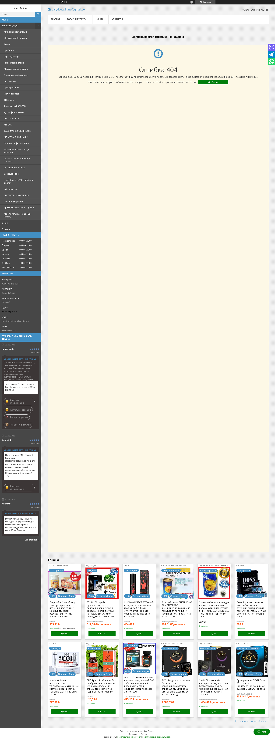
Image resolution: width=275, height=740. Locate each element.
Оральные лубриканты (16, 75)
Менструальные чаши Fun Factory (17, 215)
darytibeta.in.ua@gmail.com (15, 321)
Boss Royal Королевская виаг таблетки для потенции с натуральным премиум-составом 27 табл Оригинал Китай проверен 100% (251, 609)
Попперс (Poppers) (13, 201)
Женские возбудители (15, 38)
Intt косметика (11, 189)
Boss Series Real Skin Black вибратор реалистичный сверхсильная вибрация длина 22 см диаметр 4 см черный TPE (20, 470)
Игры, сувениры (12, 56)
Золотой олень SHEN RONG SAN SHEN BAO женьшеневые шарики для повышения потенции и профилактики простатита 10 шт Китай (177, 609)
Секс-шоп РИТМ (12, 173)
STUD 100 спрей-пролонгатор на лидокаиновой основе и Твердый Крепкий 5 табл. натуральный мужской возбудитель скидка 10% (100, 609)
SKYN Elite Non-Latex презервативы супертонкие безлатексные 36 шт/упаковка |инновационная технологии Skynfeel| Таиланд (214, 687)
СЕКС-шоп (9, 99)
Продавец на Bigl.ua (137, 734)
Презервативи (11, 87)
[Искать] (38, 14)
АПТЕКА (7, 124)
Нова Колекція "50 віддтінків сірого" (18, 181)
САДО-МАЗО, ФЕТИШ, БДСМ (17, 130)
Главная (55, 19)
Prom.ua (151, 731)
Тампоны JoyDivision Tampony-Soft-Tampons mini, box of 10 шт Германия (20, 387)
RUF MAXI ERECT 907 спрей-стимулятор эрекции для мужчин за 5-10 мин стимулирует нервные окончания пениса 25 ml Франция (139, 609)
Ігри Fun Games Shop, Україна (19, 207)
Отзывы (6, 229)
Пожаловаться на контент (129, 737)
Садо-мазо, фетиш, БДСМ (16, 143)
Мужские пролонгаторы (16, 69)
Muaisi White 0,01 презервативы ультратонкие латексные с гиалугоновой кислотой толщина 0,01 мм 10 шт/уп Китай (63, 687)
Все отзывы (31, 539)
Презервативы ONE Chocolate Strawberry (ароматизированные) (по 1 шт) (20, 458)
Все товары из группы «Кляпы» (250, 721)
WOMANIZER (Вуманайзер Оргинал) (17, 160)
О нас (4, 222)
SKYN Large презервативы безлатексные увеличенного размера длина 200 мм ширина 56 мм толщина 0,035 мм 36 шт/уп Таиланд (176, 687)
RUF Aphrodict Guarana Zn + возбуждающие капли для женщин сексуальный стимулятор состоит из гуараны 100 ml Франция (101, 686)
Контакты (117, 19)
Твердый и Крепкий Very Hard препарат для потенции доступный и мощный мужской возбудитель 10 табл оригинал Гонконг (62, 609)
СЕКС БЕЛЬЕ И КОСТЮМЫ (16, 195)
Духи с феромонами (14, 112)
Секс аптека (10, 81)
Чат (264, 731)
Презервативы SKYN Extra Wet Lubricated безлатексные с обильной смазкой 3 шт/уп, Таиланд (251, 684)
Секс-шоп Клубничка (14, 167)
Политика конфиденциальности (156, 737)
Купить (64, 633)
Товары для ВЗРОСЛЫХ (15, 106)
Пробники (9, 50)
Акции (7, 44)
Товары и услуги (10, 25)
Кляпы (215, 82)
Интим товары (11, 93)
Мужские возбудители (15, 31)
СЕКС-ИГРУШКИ (11, 118)
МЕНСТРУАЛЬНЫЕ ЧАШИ (16, 137)
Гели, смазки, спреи (14, 62)
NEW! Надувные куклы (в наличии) (16, 151)
